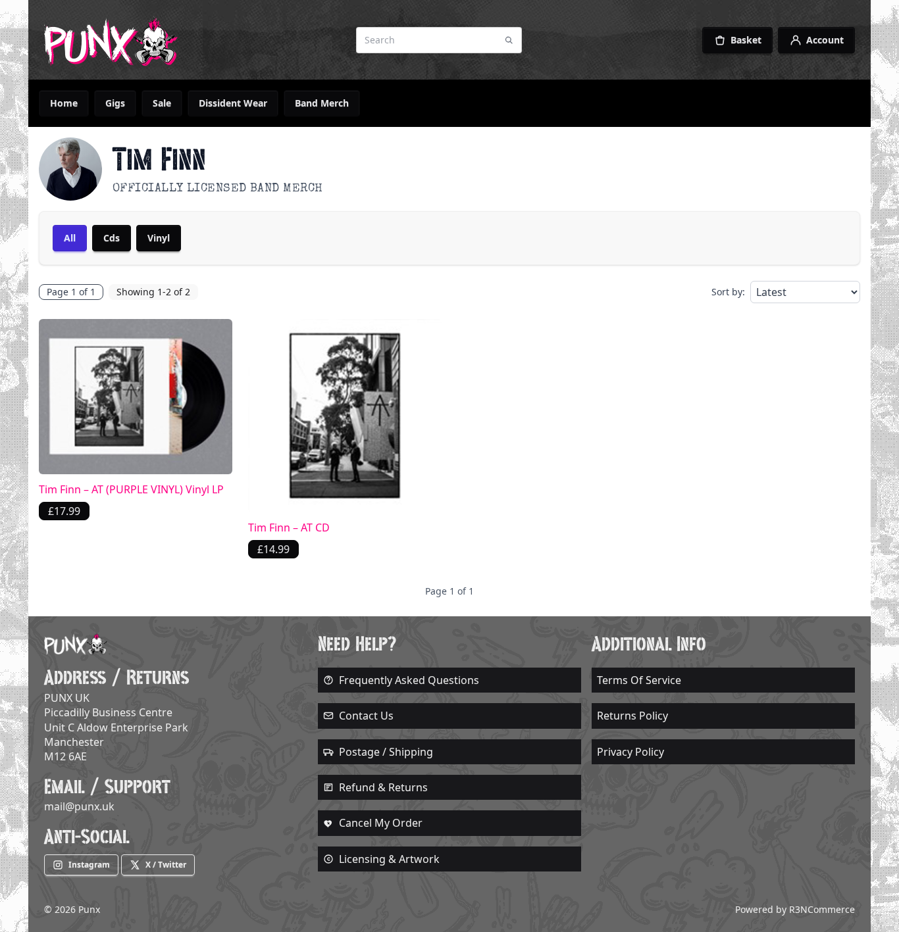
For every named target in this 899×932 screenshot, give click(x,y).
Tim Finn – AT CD (289, 527)
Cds (111, 238)
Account (825, 40)
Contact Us (366, 715)
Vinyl (158, 238)
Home (64, 103)
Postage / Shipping (386, 752)
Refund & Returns (383, 787)
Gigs (115, 103)
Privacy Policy (630, 752)
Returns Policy (632, 715)
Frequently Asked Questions (409, 680)
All (70, 238)
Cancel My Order (381, 823)
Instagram (89, 864)
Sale (162, 103)
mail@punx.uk (79, 806)
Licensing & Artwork (389, 859)
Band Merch (322, 103)
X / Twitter (165, 864)
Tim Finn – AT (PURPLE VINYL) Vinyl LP (131, 489)
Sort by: (728, 291)
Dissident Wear (233, 103)
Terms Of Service (639, 680)
